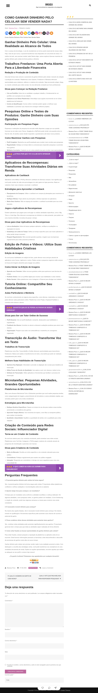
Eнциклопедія (73, 167)
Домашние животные (75, 192)
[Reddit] (14, 33)
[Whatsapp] (18, 33)
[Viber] (47, 33)
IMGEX (49, 4)
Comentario (9, 600)
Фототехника (73, 243)
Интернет (72, 195)
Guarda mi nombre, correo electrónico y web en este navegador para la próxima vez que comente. (34, 665)
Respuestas (72, 174)
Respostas (33, 568)
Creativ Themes (65, 690)
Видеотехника (73, 188)
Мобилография (73, 206)
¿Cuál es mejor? (74, 159)
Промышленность (74, 232)
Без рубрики (72, 185)
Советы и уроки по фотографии (79, 235)
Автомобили (72, 181)
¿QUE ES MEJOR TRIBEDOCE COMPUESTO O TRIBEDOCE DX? (79, 327)
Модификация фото (75, 210)
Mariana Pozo (13, 28)
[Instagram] (36, 33)
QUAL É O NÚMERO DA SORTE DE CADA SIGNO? (19, 577)
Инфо (70, 199)
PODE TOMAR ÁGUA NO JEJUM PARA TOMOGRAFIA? (78, 140)
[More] (51, 33)
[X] (10, 33)
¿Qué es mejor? (73, 163)
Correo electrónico (11, 640)
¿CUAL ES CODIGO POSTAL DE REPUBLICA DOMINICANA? (80, 391)
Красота (71, 203)
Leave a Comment (47, 568)
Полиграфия (73, 224)
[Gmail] (40, 33)
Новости (71, 214)
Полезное (72, 221)
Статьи (71, 239)
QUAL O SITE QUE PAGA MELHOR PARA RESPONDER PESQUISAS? (49, 577)
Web (6, 652)
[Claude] (21, 33)
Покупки (71, 217)
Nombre (8, 629)
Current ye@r (9, 675)
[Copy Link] (25, 33)
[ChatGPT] (44, 33)
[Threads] (33, 33)
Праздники (72, 228)
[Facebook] (6, 33)
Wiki (70, 177)
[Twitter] (29, 33)
